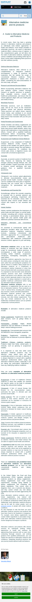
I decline (16, 597)
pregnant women (6, 506)
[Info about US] (29, 7)
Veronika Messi (6, 561)
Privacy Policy (24, 591)
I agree (16, 594)
